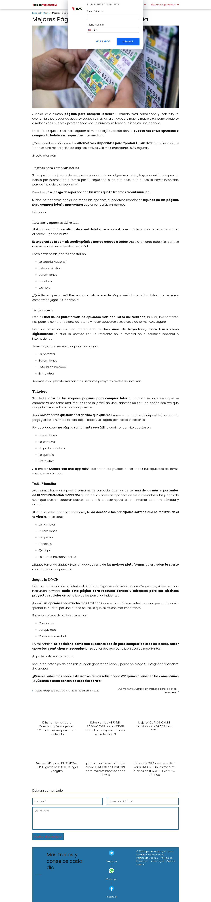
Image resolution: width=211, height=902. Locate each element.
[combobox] (92, 29)
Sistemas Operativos (163, 4)
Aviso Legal (157, 861)
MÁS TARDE (103, 41)
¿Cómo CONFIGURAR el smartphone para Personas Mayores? (147, 690)
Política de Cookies (147, 857)
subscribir (128, 41)
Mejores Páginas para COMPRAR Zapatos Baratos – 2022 (67, 690)
